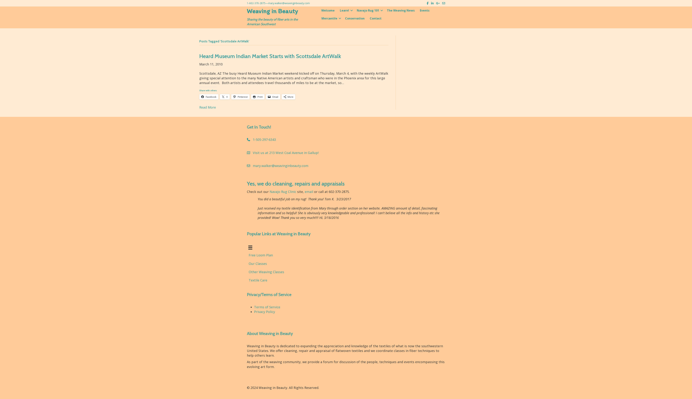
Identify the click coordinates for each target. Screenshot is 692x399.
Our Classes (258, 263)
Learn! (344, 10)
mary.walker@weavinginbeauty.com (289, 3)
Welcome (328, 10)
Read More (207, 107)
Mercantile (329, 18)
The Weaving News (401, 10)
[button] (351, 10)
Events (424, 10)
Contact (376, 18)
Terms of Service (267, 307)
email (309, 191)
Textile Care (258, 280)
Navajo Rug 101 (368, 10)
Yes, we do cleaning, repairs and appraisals (296, 183)
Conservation (355, 18)
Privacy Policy (264, 312)
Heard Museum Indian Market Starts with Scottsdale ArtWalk (270, 56)
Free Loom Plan (261, 255)
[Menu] (250, 247)
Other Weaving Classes (266, 272)
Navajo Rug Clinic (283, 191)
